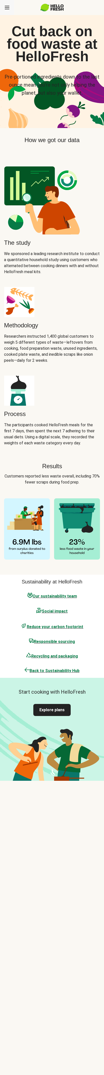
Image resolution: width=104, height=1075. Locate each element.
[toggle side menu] (7, 7)
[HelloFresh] (52, 7)
